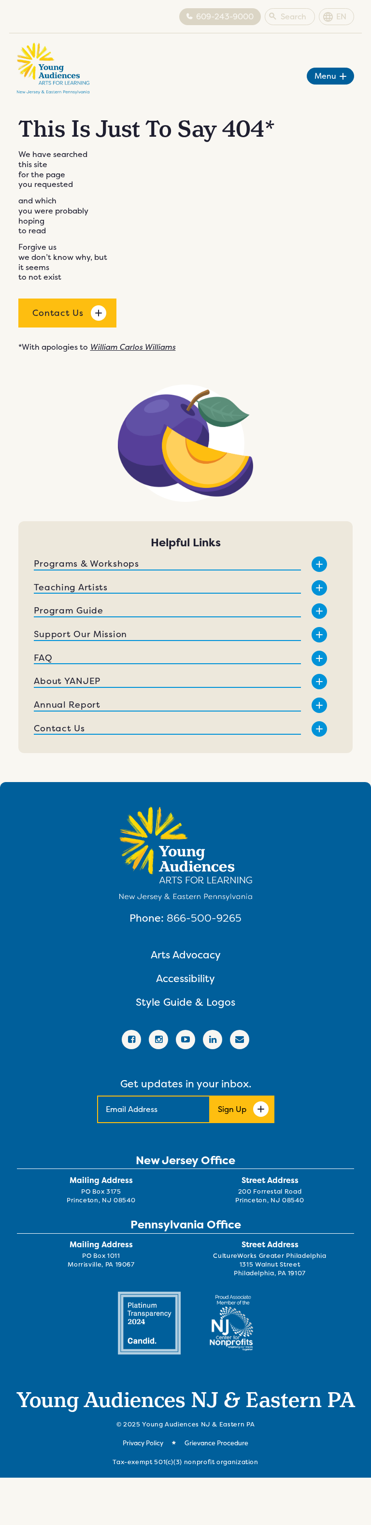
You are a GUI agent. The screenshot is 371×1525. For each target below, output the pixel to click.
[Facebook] (131, 1039)
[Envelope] (239, 1039)
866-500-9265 (204, 918)
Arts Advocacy (186, 954)
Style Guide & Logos (185, 1002)
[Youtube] (185, 1039)
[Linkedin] (212, 1039)
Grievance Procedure (216, 1443)
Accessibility (185, 978)
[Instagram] (158, 1039)
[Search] (272, 17)
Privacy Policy (143, 1443)
